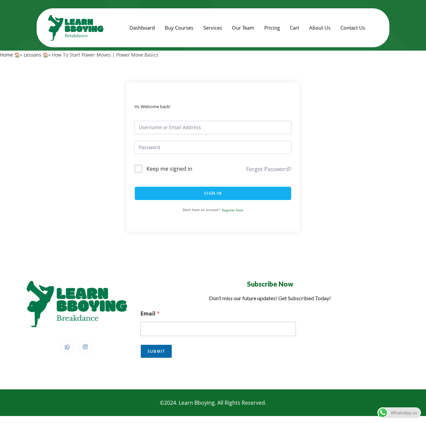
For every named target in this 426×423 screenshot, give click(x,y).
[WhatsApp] (67, 347)
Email (150, 314)
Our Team (243, 27)
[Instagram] (85, 347)
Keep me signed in (169, 168)
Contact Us (352, 27)
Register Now (232, 210)
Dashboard (142, 27)
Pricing (272, 27)
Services (212, 27)
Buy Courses (179, 27)
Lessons (32, 55)
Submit (156, 351)
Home (6, 55)
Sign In (213, 193)
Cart (294, 27)
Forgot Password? (268, 169)
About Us (319, 27)
